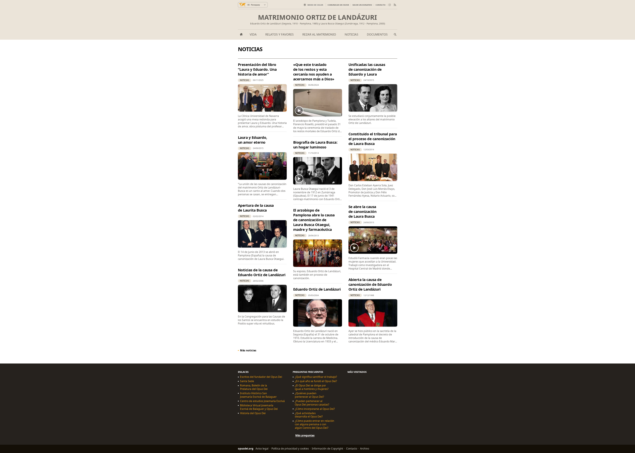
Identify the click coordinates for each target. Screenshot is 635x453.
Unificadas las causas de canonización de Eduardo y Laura (366, 69)
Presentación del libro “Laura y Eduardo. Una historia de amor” (257, 69)
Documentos (377, 34)
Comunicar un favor (338, 5)
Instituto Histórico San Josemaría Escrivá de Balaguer (258, 395)
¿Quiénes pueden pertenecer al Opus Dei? (309, 395)
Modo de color (315, 5)
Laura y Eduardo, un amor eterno (252, 140)
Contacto (380, 5)
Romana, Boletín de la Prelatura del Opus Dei (254, 387)
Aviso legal (261, 448)
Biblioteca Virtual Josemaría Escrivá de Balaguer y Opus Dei (259, 407)
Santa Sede (247, 381)
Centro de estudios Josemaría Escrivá (262, 401)
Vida (253, 34)
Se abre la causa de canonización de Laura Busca (362, 211)
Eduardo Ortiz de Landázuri (317, 289)
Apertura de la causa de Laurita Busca (256, 208)
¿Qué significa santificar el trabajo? (316, 377)
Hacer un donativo (362, 5)
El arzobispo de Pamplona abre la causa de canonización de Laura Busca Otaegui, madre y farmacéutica (314, 220)
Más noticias (248, 350)
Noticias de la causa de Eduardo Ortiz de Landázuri (262, 272)
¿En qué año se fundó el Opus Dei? (316, 381)
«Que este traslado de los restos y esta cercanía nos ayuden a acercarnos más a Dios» (313, 71)
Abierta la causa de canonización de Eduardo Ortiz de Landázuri (370, 284)
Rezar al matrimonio (319, 34)
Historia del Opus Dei (253, 413)
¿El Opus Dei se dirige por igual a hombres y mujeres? (312, 387)
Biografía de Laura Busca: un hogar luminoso (315, 144)
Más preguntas (305, 435)
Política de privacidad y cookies (290, 448)
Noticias (351, 34)
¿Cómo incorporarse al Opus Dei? (315, 408)
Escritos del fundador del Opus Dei (261, 377)
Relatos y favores (279, 34)
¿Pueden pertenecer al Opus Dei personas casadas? (312, 402)
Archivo (364, 448)
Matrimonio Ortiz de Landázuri (317, 17)
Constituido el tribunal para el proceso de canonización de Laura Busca (372, 138)
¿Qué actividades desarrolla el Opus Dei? (309, 414)
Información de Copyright (327, 448)
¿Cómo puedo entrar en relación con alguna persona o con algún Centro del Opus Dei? (314, 424)
